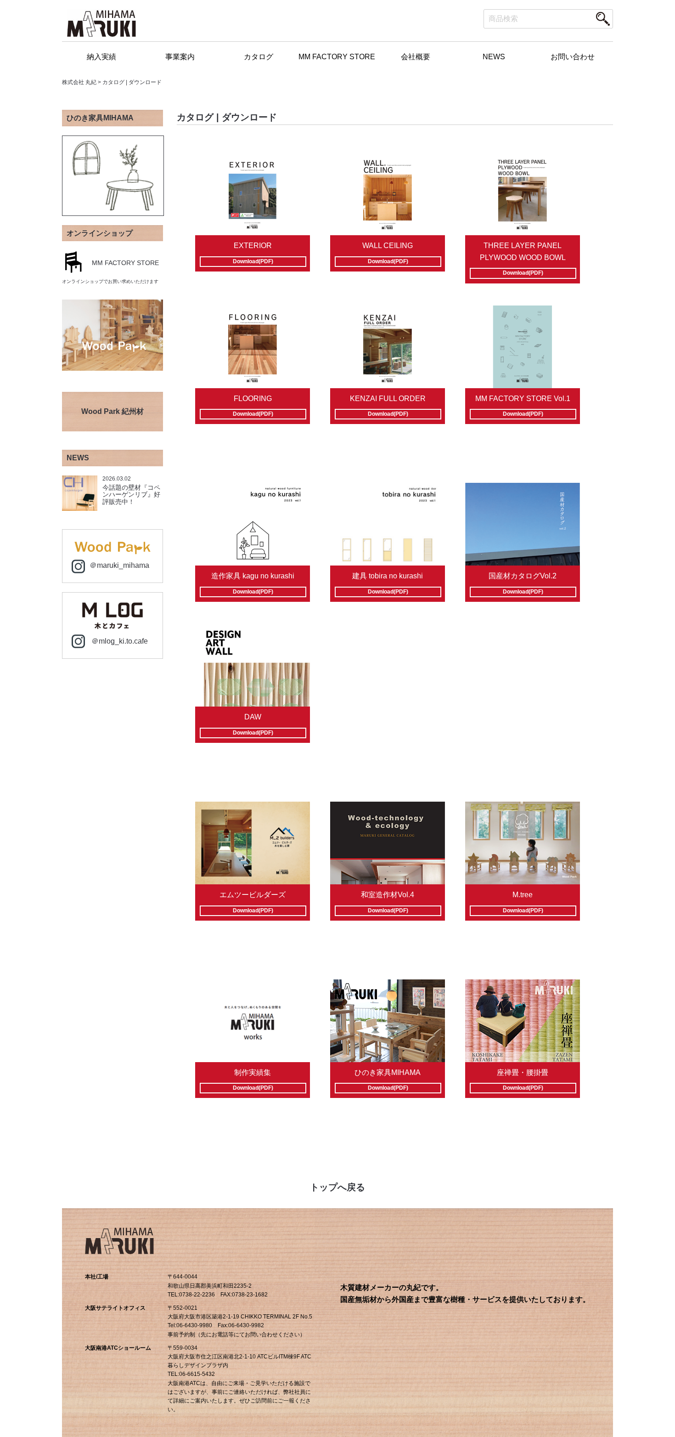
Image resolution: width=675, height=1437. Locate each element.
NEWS (494, 57)
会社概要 (415, 57)
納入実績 (101, 57)
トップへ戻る (337, 1187)
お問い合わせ (573, 57)
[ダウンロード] (252, 194)
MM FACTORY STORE (336, 57)
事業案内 (180, 57)
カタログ (258, 57)
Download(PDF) (253, 261)
